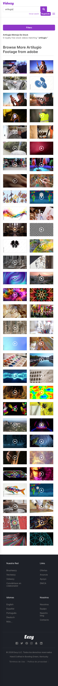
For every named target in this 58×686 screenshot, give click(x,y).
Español (10, 608)
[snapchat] (36, 643)
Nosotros (44, 604)
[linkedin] (41, 643)
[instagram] (31, 643)
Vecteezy (11, 574)
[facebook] (17, 643)
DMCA (43, 583)
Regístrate (45, 14)
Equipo (43, 608)
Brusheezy (11, 570)
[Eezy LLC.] (29, 637)
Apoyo (43, 579)
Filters (29, 27)
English (9, 604)
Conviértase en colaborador (13, 584)
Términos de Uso (17, 661)
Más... (9, 621)
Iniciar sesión (34, 14)
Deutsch (10, 617)
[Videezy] (8, 3)
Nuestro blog (44, 614)
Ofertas (43, 570)
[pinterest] (26, 643)
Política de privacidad (37, 661)
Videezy (10, 579)
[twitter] (21, 643)
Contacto (44, 620)
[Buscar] (43, 9)
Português (11, 613)
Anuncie (44, 574)
